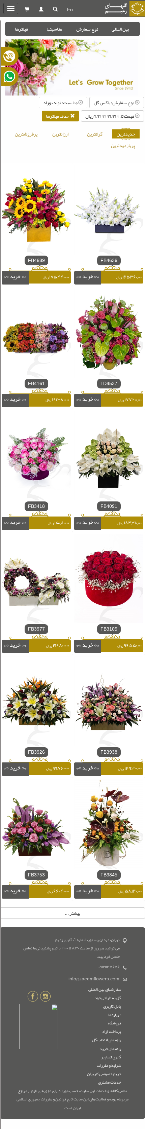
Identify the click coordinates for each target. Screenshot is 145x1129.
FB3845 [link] (108, 874)
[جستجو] (55, 9)
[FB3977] (36, 580)
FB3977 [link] (36, 629)
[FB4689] (36, 211)
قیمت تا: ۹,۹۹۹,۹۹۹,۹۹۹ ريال (110, 116)
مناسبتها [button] (54, 29)
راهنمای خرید (110, 1049)
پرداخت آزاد (111, 1031)
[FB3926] (36, 703)
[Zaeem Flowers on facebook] (33, 997)
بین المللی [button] (120, 29)
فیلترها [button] (21, 29)
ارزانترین (60, 134)
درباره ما (114, 1015)
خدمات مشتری (109, 1082)
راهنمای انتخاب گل (106, 1040)
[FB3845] (108, 825)
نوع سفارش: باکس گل (114, 102)
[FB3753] (36, 825)
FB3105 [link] (108, 629)
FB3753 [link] (36, 874)
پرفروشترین (26, 134)
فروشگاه (114, 1023)
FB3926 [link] (36, 752)
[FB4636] (108, 211)
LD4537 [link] (108, 383)
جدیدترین (126, 134)
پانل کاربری (112, 1006)
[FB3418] (36, 457)
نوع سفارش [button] (87, 29)
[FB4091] (108, 457)
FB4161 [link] (36, 383)
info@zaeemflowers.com (93, 978)
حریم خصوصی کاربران (104, 1074)
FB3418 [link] (36, 506)
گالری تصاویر (111, 1057)
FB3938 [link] (108, 752)
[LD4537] (108, 334)
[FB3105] (108, 580)
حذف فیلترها (58, 116)
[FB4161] (36, 334)
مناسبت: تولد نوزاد (60, 102)
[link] (87, 278)
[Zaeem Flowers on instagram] (45, 997)
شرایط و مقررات (109, 1065)
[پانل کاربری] (41, 9)
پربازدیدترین (123, 145)
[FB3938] (108, 703)
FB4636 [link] (108, 260)
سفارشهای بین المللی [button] (104, 989)
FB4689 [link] (36, 260)
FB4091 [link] (108, 506)
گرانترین (95, 134)
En (70, 9)
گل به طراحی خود (108, 998)
